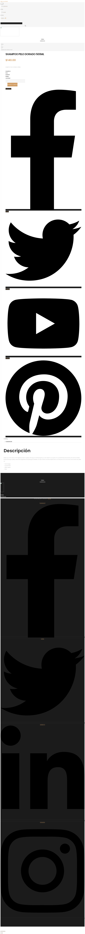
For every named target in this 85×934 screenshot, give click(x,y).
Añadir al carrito (12, 84)
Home (2, 44)
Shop (2, 46)
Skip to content (4, 1)
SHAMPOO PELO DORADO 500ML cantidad (8, 75)
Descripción (9, 441)
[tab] (42, 442)
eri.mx (49, 498)
